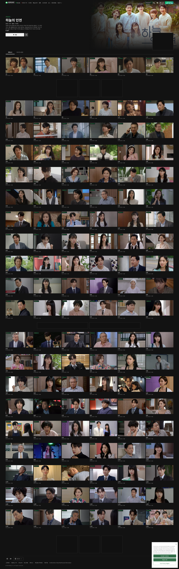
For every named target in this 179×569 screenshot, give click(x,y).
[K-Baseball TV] (148, 2)
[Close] (176, 544)
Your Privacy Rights (165, 563)
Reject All (164, 559)
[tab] (10, 52)
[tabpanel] (89, 293)
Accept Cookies (165, 556)
